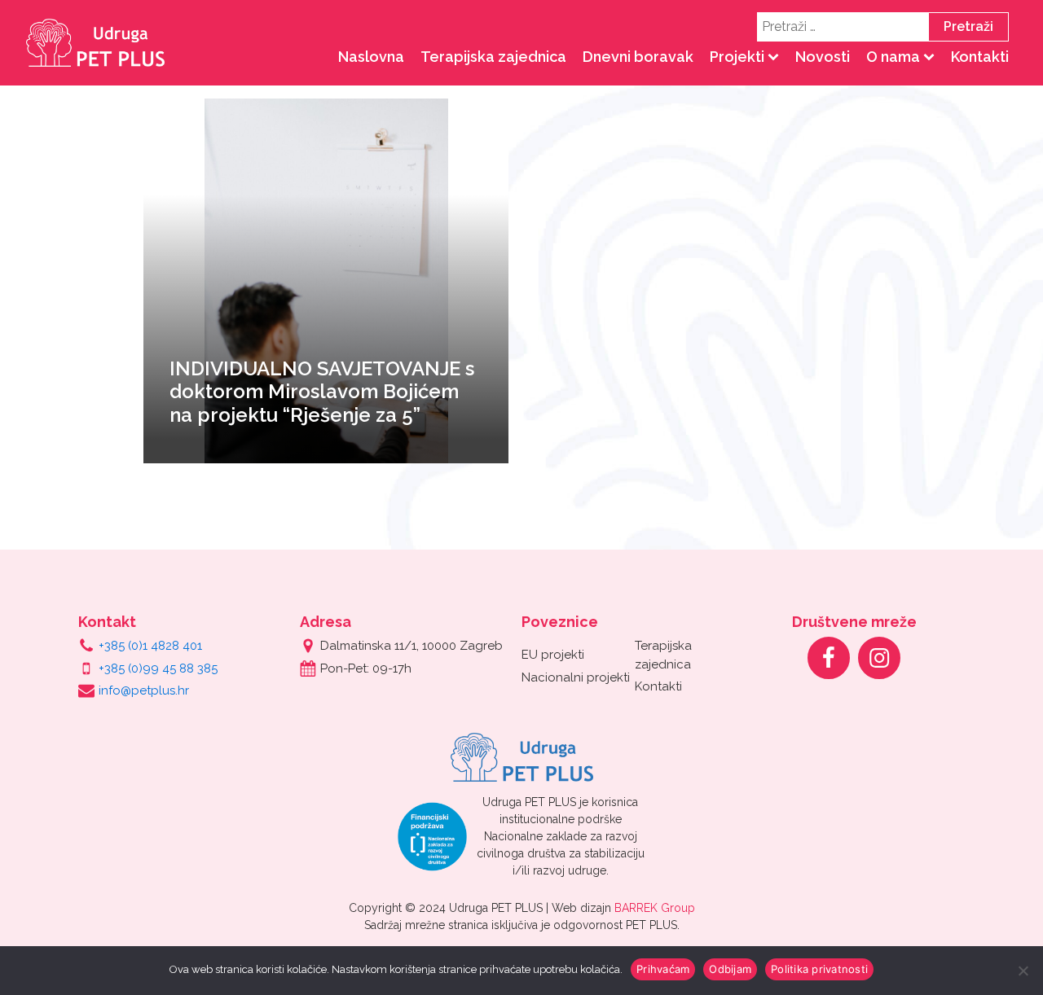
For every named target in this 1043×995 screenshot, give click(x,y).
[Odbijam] (1022, 970)
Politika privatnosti (819, 968)
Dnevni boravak (638, 56)
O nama (893, 56)
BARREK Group (654, 907)
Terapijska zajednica (493, 56)
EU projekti (553, 654)
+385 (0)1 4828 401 (150, 645)
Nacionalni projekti (576, 677)
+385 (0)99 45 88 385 (158, 668)
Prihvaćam (662, 968)
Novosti (822, 56)
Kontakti (980, 56)
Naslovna (371, 56)
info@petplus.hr (144, 690)
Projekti (737, 56)
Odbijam (730, 968)
